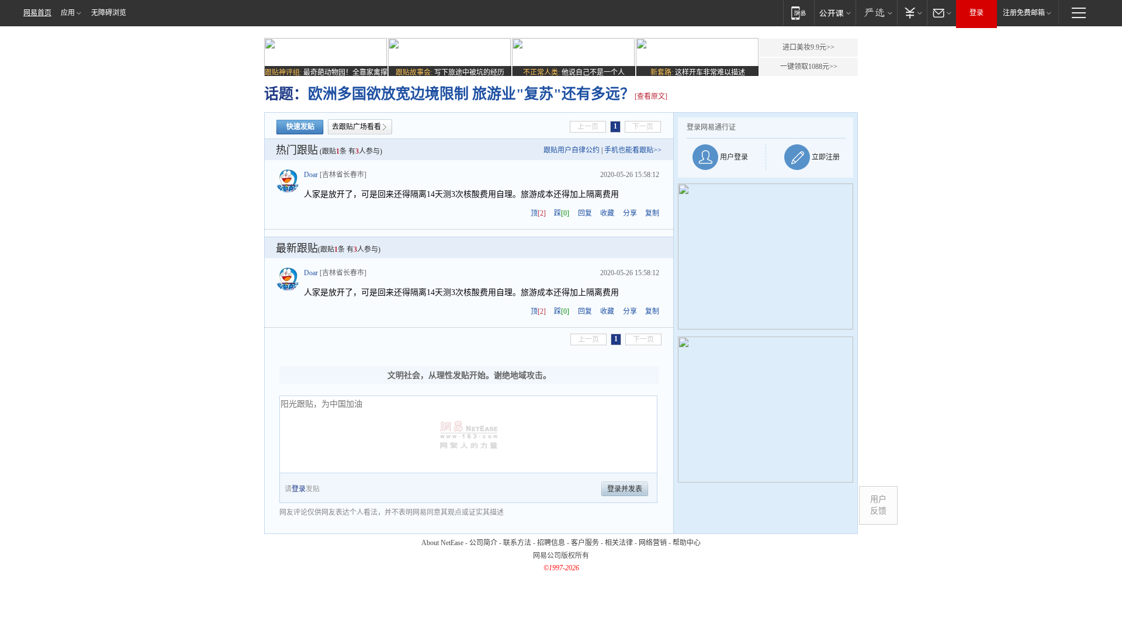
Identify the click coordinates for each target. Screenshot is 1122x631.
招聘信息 (551, 543)
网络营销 (653, 543)
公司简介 (483, 543)
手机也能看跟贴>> (633, 150)
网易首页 (37, 13)
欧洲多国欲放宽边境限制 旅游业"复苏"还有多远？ (471, 94)
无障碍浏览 (108, 13)
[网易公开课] (835, 12)
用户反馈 (878, 505)
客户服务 (585, 543)
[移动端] (798, 12)
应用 (68, 13)
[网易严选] (876, 12)
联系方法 (517, 543)
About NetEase (442, 543)
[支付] (912, 12)
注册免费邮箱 (1024, 13)
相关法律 (619, 543)
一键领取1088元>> (808, 67)
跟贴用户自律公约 (571, 150)
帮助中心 (687, 543)
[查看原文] (651, 96)
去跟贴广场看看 (356, 127)
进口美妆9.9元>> (808, 47)
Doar (311, 175)
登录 (976, 13)
